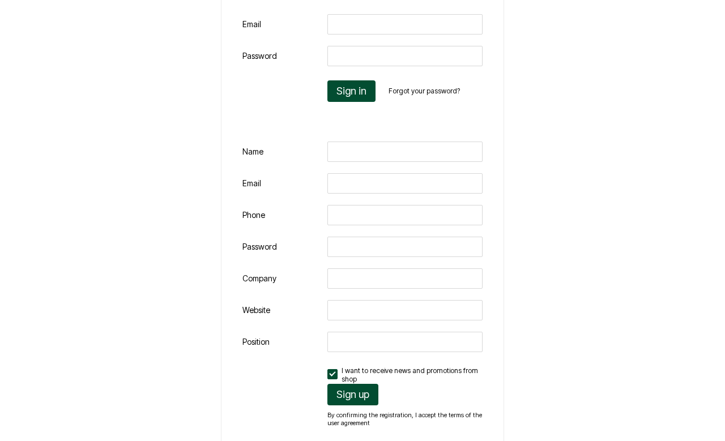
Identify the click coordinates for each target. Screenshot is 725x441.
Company (259, 278)
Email (251, 24)
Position (256, 341)
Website (256, 310)
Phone (253, 215)
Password (259, 56)
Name (252, 151)
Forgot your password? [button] (424, 91)
